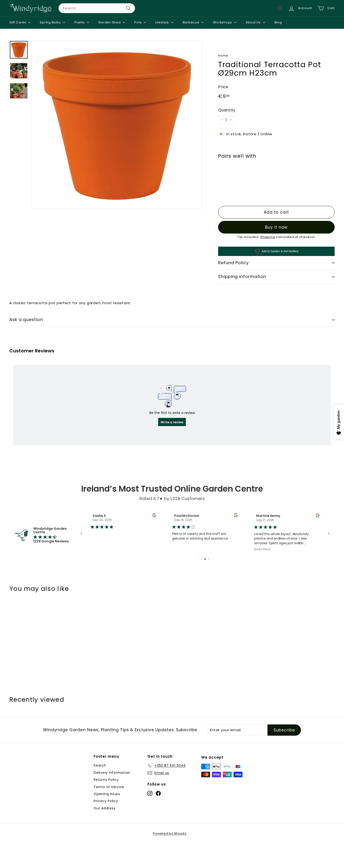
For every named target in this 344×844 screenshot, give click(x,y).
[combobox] (97, 8)
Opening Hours (107, 794)
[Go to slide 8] (208, 559)
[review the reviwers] (154, 516)
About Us (254, 22)
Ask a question (26, 319)
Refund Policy (233, 263)
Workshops (223, 22)
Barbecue (191, 22)
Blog (278, 22)
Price (223, 87)
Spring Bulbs (51, 22)
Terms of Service (109, 787)
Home (223, 56)
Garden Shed (109, 22)
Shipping (267, 237)
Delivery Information (112, 773)
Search (100, 766)
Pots (138, 22)
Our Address (104, 808)
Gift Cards (18, 22)
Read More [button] (262, 549)
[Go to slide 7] (205, 559)
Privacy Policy (106, 801)
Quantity (226, 110)
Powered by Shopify (170, 834)
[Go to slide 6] (201, 559)
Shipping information (242, 277)
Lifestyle (162, 22)
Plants (79, 22)
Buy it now (276, 227)
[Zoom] (117, 124)
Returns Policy (106, 780)
